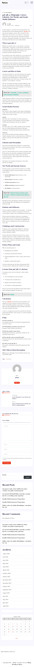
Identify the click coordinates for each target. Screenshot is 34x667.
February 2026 (7, 573)
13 (17, 626)
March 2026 (6, 570)
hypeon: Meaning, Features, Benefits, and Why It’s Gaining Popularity (21, 404)
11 (8, 626)
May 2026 (5, 563)
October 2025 (6, 586)
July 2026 (5, 557)
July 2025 (5, 596)
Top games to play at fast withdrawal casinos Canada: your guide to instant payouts (14, 490)
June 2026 (5, 560)
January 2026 (6, 576)
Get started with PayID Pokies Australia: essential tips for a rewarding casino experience (16, 495)
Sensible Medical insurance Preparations (13, 499)
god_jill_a (9, 359)
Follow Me (17, 382)
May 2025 (5, 603)
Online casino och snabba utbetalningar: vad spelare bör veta (16, 542)
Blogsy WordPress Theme (21, 663)
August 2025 (6, 593)
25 (8, 632)
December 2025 (7, 580)
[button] (26, 2)
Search (4, 475)
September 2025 (7, 589)
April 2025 (6, 606)
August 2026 (6, 553)
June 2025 (5, 599)
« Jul (16, 638)
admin (9, 24)
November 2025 (7, 583)
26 (12, 632)
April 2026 (6, 566)
